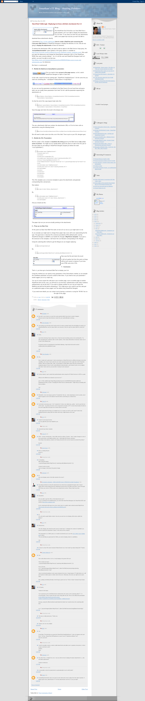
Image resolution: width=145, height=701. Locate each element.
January (97, 240)
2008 (95, 242)
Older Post (85, 689)
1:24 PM (38, 319)
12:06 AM (38, 454)
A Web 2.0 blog (98, 165)
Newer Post (34, 689)
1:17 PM (38, 664)
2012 (95, 216)
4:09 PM (38, 328)
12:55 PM (38, 625)
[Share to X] (59, 297)
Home (59, 689)
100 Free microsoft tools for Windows (104, 186)
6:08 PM (38, 681)
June (96, 226)
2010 (95, 219)
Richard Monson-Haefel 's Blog (102, 158)
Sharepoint (44, 299)
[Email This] (55, 297)
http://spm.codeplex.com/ (49, 502)
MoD (43, 628)
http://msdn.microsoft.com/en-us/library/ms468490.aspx (52, 507)
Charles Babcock (46, 552)
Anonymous (45, 448)
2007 (95, 244)
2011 (95, 218)
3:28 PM (38, 414)
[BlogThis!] (57, 297)
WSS (48, 299)
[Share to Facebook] (61, 297)
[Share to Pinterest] (62, 297)
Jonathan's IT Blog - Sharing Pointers (59, 8)
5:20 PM (38, 651)
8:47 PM (38, 581)
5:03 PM (38, 610)
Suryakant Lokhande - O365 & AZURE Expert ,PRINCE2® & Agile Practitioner (60, 482)
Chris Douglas (45, 322)
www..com (100, 198)
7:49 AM (38, 489)
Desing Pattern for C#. (100, 188)
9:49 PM (38, 389)
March (97, 239)
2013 (95, 214)
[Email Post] (52, 297)
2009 (95, 221)
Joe (43, 332)
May (96, 228)
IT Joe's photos (102, 202)
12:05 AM (38, 671)
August (97, 225)
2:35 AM (38, 469)
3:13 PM (38, 549)
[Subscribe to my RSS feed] (100, 48)
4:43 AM (38, 479)
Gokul (43, 675)
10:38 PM (38, 617)
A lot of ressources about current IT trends (105, 160)
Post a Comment (36, 685)
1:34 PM (38, 398)
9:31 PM (38, 519)
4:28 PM (38, 541)
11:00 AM (38, 508)
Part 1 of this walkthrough (47, 41)
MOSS (39, 299)
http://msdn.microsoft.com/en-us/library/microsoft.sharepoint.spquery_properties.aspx (56, 52)
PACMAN (44, 313)
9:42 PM (38, 423)
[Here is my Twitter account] (104, 48)
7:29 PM (38, 351)
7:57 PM (38, 368)
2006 (95, 246)
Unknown (44, 392)
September (98, 223)
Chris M (44, 401)
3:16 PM (38, 639)
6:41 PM (38, 444)
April (96, 237)
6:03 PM (38, 430)
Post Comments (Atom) (45, 693)
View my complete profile (98, 39)
